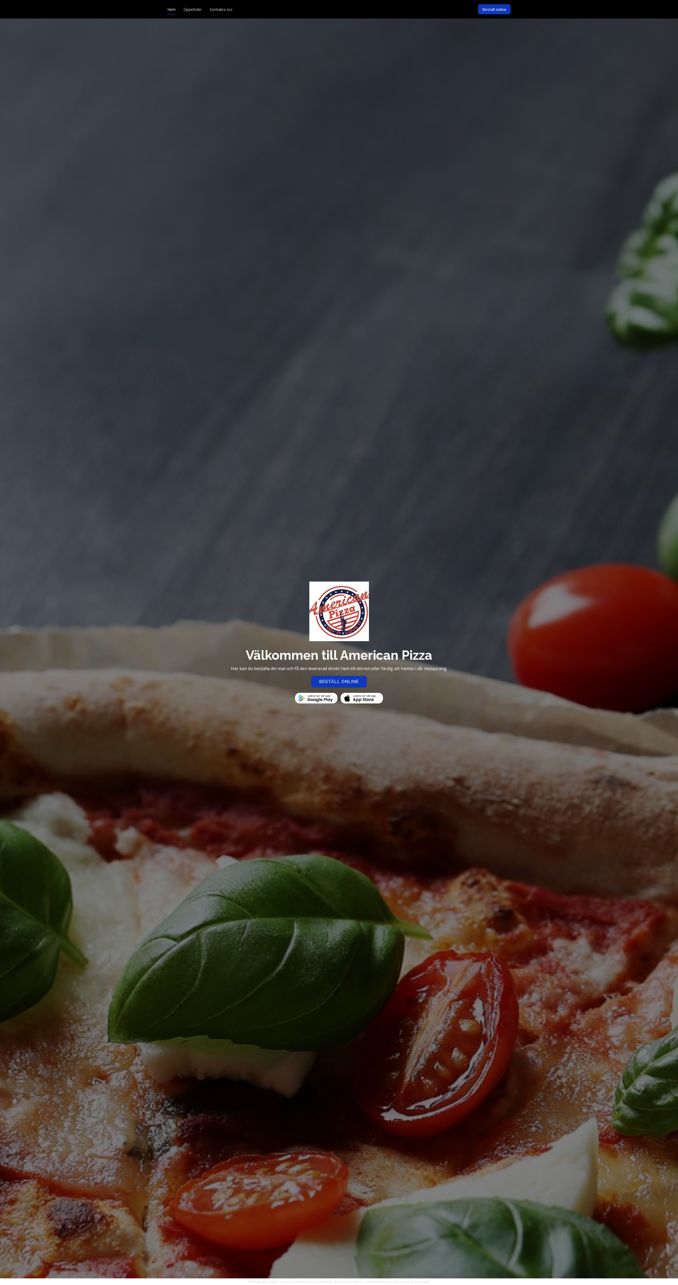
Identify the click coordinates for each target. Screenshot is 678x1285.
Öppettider (193, 9)
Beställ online (494, 9)
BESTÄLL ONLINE (339, 681)
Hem (171, 9)
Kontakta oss (221, 9)
